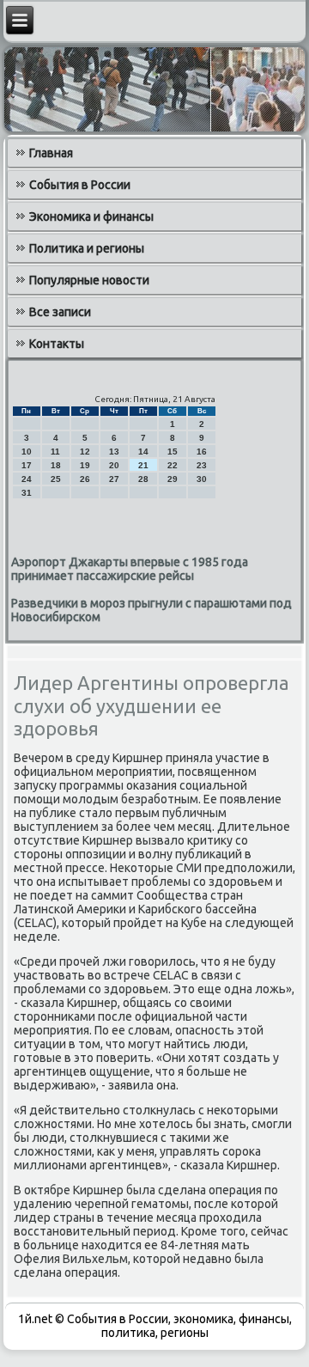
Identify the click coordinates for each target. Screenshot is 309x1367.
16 (202, 451)
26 (85, 479)
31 (26, 492)
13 (114, 451)
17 (26, 465)
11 (55, 451)
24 (26, 479)
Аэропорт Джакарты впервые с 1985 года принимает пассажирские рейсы (129, 569)
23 (202, 465)
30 (202, 479)
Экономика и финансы (91, 216)
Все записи (60, 312)
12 (85, 451)
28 (143, 479)
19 (85, 465)
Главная (51, 153)
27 (114, 479)
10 (26, 451)
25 (56, 479)
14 (143, 451)
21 (143, 465)
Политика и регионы (86, 248)
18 (56, 465)
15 (172, 451)
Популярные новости (89, 280)
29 (172, 479)
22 (172, 465)
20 (114, 465)
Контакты (56, 344)
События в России (79, 185)
